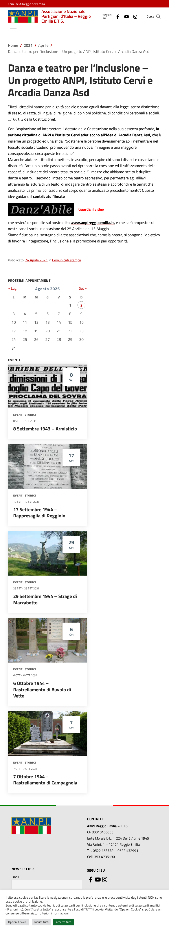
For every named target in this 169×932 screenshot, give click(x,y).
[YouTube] (124, 16)
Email (15, 876)
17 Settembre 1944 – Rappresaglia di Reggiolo (39, 513)
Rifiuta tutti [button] (41, 922)
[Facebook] (116, 16)
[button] (158, 16)
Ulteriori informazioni (53, 913)
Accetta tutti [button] (64, 922)
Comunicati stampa (66, 260)
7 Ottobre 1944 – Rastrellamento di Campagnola (45, 780)
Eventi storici (24, 414)
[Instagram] (133, 16)
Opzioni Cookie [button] (17, 922)
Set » (83, 288)
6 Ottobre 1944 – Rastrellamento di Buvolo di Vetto (42, 689)
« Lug (12, 288)
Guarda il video (91, 209)
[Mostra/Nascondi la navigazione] (13, 31)
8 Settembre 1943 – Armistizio (45, 428)
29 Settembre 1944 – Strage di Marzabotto (45, 599)
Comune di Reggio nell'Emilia (26, 4)
